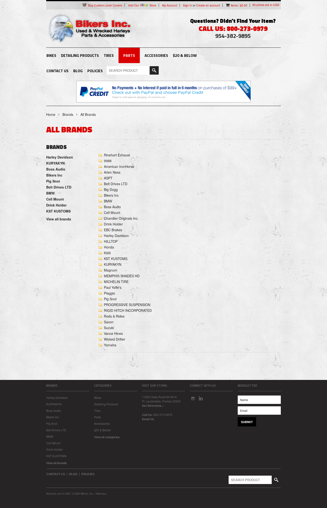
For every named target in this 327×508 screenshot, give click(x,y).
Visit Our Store (142, 5)
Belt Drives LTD (58, 187)
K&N (107, 252)
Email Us (148, 419)
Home (50, 114)
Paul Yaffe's (112, 287)
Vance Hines (113, 333)
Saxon (108, 321)
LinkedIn (201, 398)
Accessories (156, 55)
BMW (50, 193)
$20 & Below (185, 55)
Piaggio (109, 293)
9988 (108, 160)
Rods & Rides (114, 316)
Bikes (51, 55)
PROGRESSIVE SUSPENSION (127, 304)
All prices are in (265, 4)
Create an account (208, 5)
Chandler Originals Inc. (121, 218)
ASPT (108, 178)
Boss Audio (55, 169)
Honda (109, 247)
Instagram (193, 398)
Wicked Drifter (114, 339)
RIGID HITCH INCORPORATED (128, 310)
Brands (67, 114)
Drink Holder (56, 205)
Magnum (110, 270)
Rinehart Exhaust (117, 155)
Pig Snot (53, 181)
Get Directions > (153, 405)
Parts (129, 55)
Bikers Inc (54, 175)
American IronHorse (119, 166)
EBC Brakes (113, 229)
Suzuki (109, 327)
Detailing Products (80, 55)
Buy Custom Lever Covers (104, 5)
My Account (169, 5)
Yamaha (110, 345)
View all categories (107, 437)
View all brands (58, 219)
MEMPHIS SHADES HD (122, 275)
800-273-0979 (162, 415)
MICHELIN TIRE (116, 281)
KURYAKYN (55, 163)
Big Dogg (111, 189)
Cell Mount (55, 199)
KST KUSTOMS (58, 211)
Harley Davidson (59, 157)
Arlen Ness (112, 172)
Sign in (187, 5)
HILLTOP (111, 241)
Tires (109, 55)
